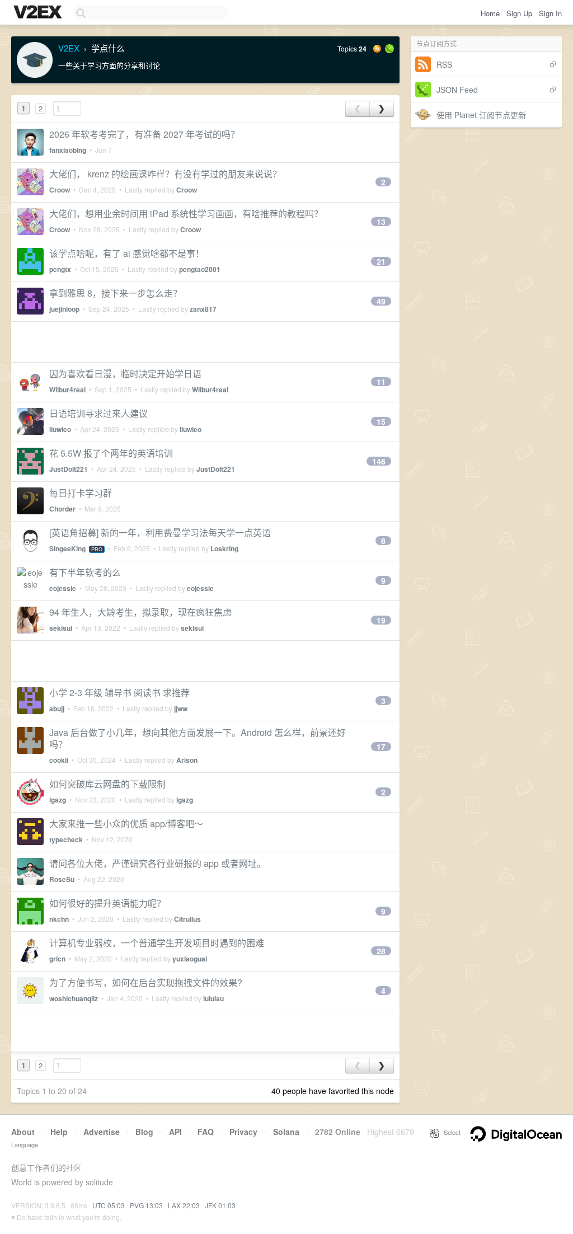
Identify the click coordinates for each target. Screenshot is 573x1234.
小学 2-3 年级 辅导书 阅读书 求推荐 (119, 692)
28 (381, 950)
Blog (144, 1131)
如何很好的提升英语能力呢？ (107, 903)
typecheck (66, 839)
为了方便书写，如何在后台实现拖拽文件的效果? (145, 982)
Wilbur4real (67, 389)
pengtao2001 (199, 269)
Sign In (550, 13)
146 (379, 461)
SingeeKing (67, 548)
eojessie (62, 588)
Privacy (243, 1131)
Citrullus (187, 919)
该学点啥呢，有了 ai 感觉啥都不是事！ (126, 253)
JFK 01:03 (220, 1205)
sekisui (60, 628)
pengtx (60, 269)
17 (381, 746)
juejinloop (64, 309)
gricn (57, 959)
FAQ (206, 1131)
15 (381, 421)
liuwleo (60, 429)
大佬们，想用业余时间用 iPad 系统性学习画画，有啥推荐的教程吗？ (186, 213)
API (175, 1131)
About (23, 1131)
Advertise (101, 1131)
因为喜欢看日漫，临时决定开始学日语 (125, 373)
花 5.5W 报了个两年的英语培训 (111, 453)
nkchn (59, 919)
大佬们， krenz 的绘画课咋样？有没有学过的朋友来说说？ (165, 173)
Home (490, 13)
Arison (187, 760)
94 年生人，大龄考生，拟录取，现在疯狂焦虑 (140, 612)
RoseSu (61, 879)
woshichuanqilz (73, 998)
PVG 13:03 (146, 1205)
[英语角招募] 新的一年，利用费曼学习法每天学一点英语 (160, 532)
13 (381, 221)
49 (381, 301)
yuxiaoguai (189, 959)
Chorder (62, 509)
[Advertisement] (205, 342)
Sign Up (519, 13)
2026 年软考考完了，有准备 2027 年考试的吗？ (144, 134)
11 (381, 381)
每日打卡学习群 (80, 492)
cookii (58, 760)
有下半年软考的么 (85, 572)
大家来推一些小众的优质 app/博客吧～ (126, 823)
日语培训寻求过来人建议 (98, 413)
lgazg (57, 800)
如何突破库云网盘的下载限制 (107, 783)
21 (381, 261)
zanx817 (203, 309)
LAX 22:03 (184, 1205)
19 (381, 620)
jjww (180, 708)
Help (59, 1131)
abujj (56, 708)
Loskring (224, 548)
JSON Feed (457, 89)
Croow (59, 190)
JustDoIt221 (68, 469)
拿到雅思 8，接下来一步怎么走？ (115, 293)
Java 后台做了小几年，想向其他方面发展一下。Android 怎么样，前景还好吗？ (197, 738)
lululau (213, 998)
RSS (444, 64)
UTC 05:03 (108, 1205)
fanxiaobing (67, 150)
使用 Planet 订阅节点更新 (481, 114)
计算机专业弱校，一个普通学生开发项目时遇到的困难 (156, 942)
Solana (286, 1131)
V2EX (68, 48)
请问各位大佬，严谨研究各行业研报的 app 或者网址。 (157, 863)
